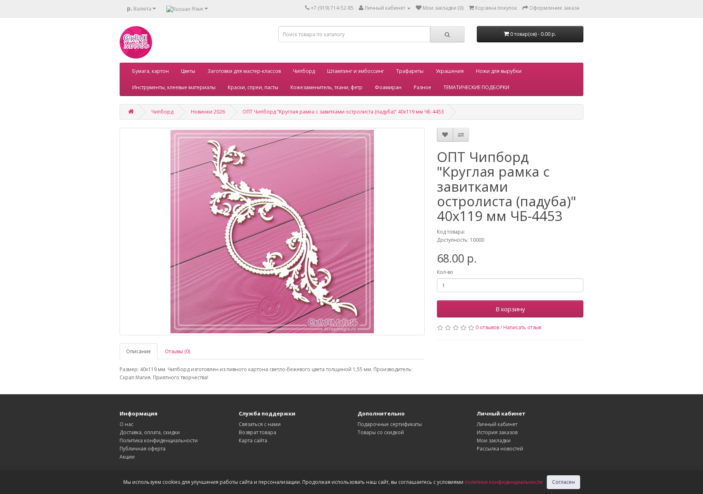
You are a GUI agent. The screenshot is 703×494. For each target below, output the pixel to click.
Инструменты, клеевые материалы (174, 87)
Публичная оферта (143, 448)
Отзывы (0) (177, 351)
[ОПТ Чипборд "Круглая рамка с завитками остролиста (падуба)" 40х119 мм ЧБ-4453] (272, 231)
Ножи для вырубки (499, 71)
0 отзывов (487, 327)
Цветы (188, 71)
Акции (127, 456)
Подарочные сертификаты (390, 424)
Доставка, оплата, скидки (150, 432)
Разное (422, 87)
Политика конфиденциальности (159, 440)
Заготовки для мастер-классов (244, 71)
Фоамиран (388, 87)
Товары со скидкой (381, 432)
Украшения (450, 71)
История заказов (497, 432)
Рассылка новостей (500, 448)
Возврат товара (257, 432)
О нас (126, 424)
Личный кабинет (497, 424)
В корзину (510, 309)
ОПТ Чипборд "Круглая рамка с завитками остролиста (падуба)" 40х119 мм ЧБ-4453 (343, 111)
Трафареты (410, 71)
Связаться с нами (260, 424)
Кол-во (445, 272)
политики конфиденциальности (504, 482)
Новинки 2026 (208, 111)
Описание (138, 351)
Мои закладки (494, 440)
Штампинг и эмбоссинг (355, 71)
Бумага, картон (150, 71)
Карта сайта (253, 440)
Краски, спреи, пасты (253, 87)
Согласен (563, 482)
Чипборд (304, 71)
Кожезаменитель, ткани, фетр (326, 87)
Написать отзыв (522, 327)
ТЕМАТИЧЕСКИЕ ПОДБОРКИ (476, 87)
